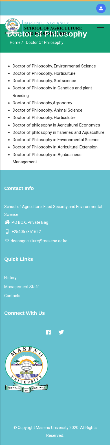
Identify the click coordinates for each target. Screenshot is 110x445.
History (10, 277)
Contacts (12, 295)
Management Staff (21, 286)
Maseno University (52, 427)
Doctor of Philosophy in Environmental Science (56, 139)
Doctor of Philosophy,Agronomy (42, 102)
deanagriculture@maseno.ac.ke (39, 241)
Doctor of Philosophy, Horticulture (44, 73)
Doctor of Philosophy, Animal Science (47, 110)
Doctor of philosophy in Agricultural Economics (56, 125)
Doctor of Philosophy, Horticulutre (44, 117)
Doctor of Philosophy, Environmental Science (54, 66)
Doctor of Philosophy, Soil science (44, 80)
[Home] (43, 26)
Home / (16, 42)
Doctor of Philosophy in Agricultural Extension (55, 147)
